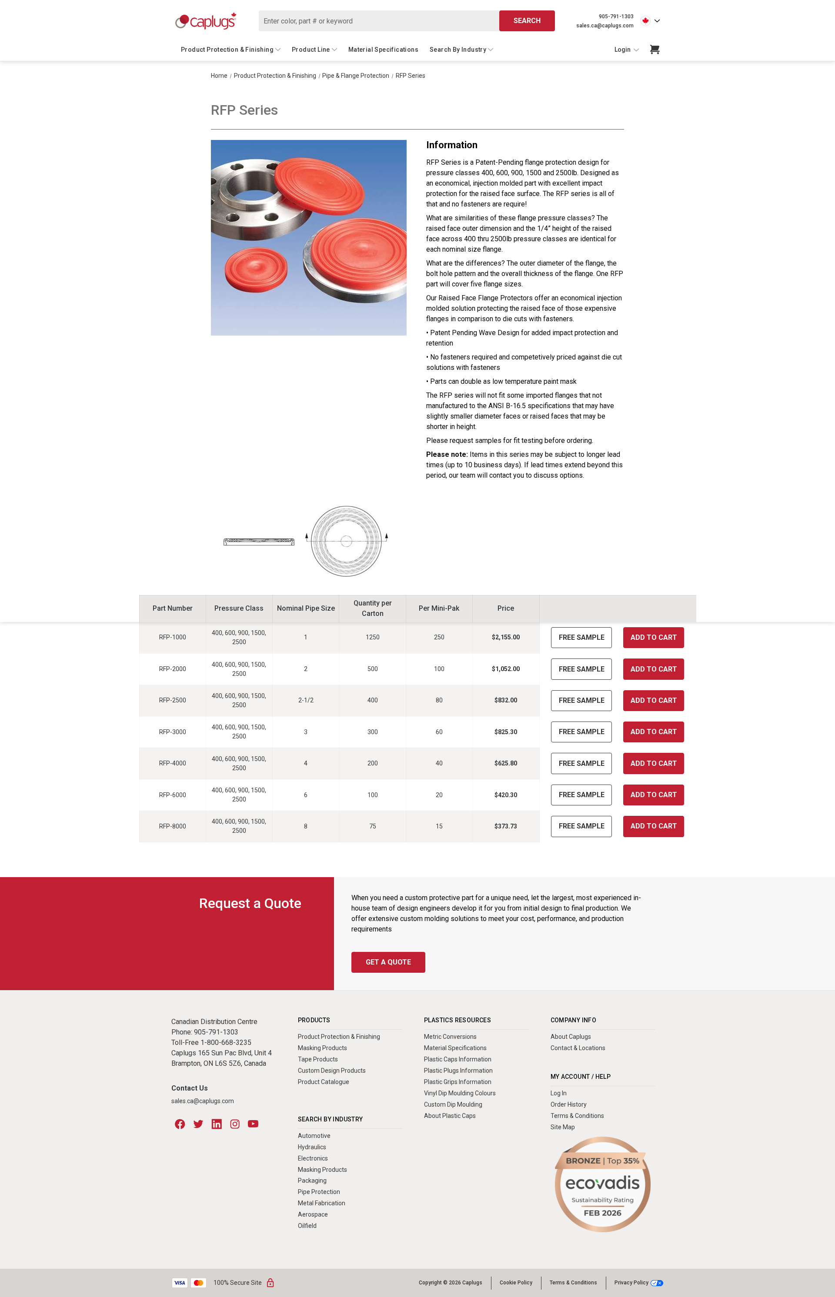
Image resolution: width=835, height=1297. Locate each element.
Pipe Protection (319, 1191)
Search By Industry (458, 49)
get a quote (388, 962)
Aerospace (313, 1214)
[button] (603, 1185)
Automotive (314, 1135)
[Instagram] (235, 1124)
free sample (582, 637)
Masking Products (322, 1047)
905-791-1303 (616, 16)
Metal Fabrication (321, 1203)
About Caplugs (571, 1036)
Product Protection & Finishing (227, 49)
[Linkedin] (216, 1124)
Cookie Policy (516, 1283)
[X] (198, 1124)
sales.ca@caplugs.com (605, 26)
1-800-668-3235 (225, 1042)
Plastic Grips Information (457, 1081)
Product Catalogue (323, 1081)
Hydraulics (312, 1147)
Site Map (563, 1127)
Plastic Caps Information (457, 1059)
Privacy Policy (631, 1283)
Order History (569, 1104)
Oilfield (307, 1225)
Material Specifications (383, 49)
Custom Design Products (332, 1070)
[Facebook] (180, 1124)
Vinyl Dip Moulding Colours (460, 1093)
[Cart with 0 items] (655, 50)
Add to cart (654, 637)
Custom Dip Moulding (453, 1104)
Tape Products (318, 1059)
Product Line (311, 49)
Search (527, 21)
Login (623, 49)
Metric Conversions (450, 1036)
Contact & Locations (578, 1047)
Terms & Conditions (577, 1115)
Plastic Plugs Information (458, 1070)
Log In (559, 1093)
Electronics (313, 1158)
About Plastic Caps (450, 1115)
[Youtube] (253, 1124)
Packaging (312, 1180)
